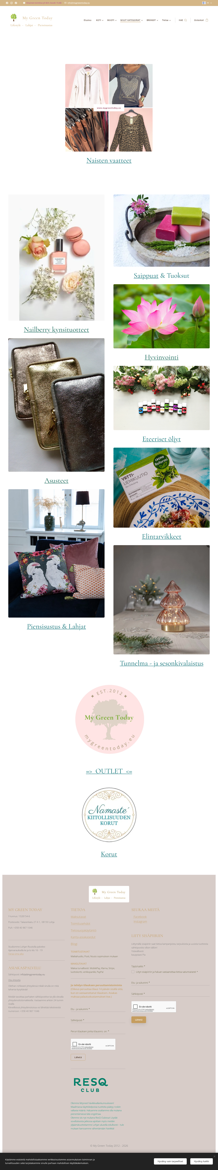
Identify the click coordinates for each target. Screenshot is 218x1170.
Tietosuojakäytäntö (83, 930)
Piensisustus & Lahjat (56, 626)
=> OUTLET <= (109, 771)
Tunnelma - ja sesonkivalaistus (161, 663)
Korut (109, 854)
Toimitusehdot (80, 924)
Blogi (74, 944)
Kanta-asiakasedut (83, 937)
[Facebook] (7, 2)
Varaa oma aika (16, 953)
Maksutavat (78, 917)
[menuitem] (88, 20)
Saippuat (146, 275)
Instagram (140, 921)
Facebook (140, 917)
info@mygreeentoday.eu (79, 2)
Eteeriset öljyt (161, 439)
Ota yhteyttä (14, 980)
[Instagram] (11, 2)
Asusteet (56, 480)
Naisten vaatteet (109, 160)
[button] (182, 20)
